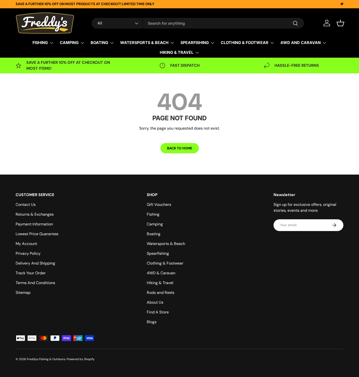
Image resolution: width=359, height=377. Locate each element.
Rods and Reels (160, 292)
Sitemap (23, 292)
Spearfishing (158, 253)
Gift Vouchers (159, 204)
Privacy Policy (28, 253)
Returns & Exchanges (35, 214)
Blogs (152, 321)
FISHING (40, 42)
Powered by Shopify (81, 359)
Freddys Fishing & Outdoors (46, 359)
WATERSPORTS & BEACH (144, 42)
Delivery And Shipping (35, 263)
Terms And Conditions (35, 282)
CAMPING (69, 42)
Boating (153, 233)
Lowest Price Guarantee (37, 233)
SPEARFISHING (194, 42)
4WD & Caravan (161, 273)
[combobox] (198, 23)
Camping (155, 224)
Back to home (179, 148)
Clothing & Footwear (165, 263)
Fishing (153, 214)
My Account (26, 243)
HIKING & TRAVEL (176, 52)
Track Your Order (31, 273)
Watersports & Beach (166, 243)
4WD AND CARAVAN (300, 42)
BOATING (99, 42)
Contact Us (26, 204)
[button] (340, 23)
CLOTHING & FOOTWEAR (244, 42)
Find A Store (158, 312)
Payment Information (34, 224)
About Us (155, 302)
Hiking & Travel (160, 282)
